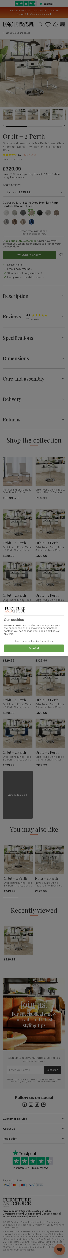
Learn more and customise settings (34, 641)
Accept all (34, 648)
